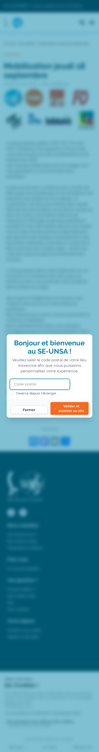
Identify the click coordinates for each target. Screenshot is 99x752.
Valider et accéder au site (71, 408)
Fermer (29, 410)
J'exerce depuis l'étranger (36, 393)
